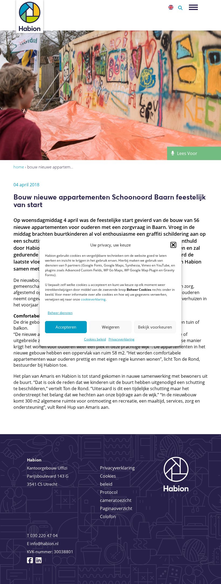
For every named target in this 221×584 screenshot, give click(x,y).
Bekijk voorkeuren (155, 327)
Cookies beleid (95, 339)
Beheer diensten (60, 312)
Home (18, 167)
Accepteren (66, 327)
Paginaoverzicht (116, 508)
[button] (173, 245)
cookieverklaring (93, 299)
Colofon (108, 516)
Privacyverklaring (121, 339)
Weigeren (110, 327)
